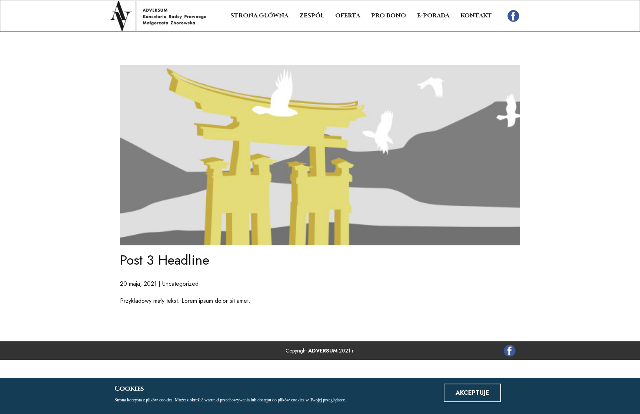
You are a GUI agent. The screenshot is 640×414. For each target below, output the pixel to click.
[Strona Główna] (157, 16)
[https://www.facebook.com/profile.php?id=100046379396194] (510, 351)
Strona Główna (259, 15)
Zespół (311, 15)
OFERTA (347, 15)
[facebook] (513, 16)
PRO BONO (388, 15)
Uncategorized (180, 283)
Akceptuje (472, 392)
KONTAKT (476, 15)
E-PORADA (433, 15)
